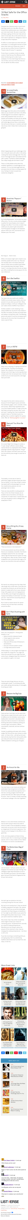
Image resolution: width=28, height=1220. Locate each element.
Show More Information (22, 2)
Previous (17, 6)
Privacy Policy (21, 1208)
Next (24, 6)
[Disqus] (14, 1177)
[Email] (24, 21)
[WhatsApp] (11, 21)
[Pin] (16, 21)
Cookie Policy (4, 1210)
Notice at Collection (5, 1216)
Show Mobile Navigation (2, 2)
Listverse (3, 1205)
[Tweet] (7, 21)
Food (2, 9)
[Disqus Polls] (14, 1136)
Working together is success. (18, 418)
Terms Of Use (14, 1208)
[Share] (3, 21)
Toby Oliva (5, 17)
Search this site (26, 2)
